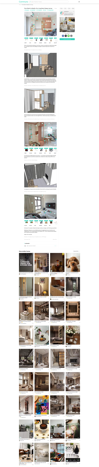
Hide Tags (27, 34)
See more (72, 30)
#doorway (49, 119)
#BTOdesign (44, 236)
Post (55, 245)
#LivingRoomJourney (34, 49)
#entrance (52, 119)
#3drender (30, 85)
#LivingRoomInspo (27, 49)
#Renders (40, 49)
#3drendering (30, 119)
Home (20, 4)
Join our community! (67, 39)
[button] (49, 2)
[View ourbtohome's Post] (63, 20)
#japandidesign (34, 160)
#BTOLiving (30, 191)
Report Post (55, 239)
